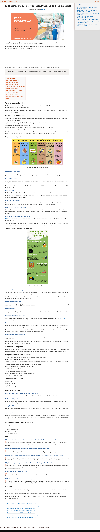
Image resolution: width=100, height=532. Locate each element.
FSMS (6, 218)
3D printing (62, 318)
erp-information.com (9, 1)
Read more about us (55, 527)
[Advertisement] (37, 57)
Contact (97, 1)
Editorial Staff (43, 9)
